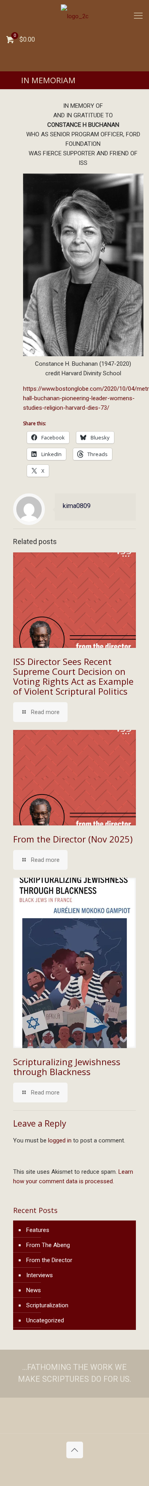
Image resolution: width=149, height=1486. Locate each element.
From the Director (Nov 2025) (73, 839)
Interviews (39, 1275)
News (33, 1290)
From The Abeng (48, 1245)
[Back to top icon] (74, 1450)
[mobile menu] (138, 16)
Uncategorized (45, 1320)
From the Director (49, 1260)
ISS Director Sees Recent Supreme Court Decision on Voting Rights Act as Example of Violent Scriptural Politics (73, 676)
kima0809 (77, 506)
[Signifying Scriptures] (74, 16)
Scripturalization (47, 1305)
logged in (60, 1140)
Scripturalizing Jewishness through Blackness (66, 1066)
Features (37, 1230)
